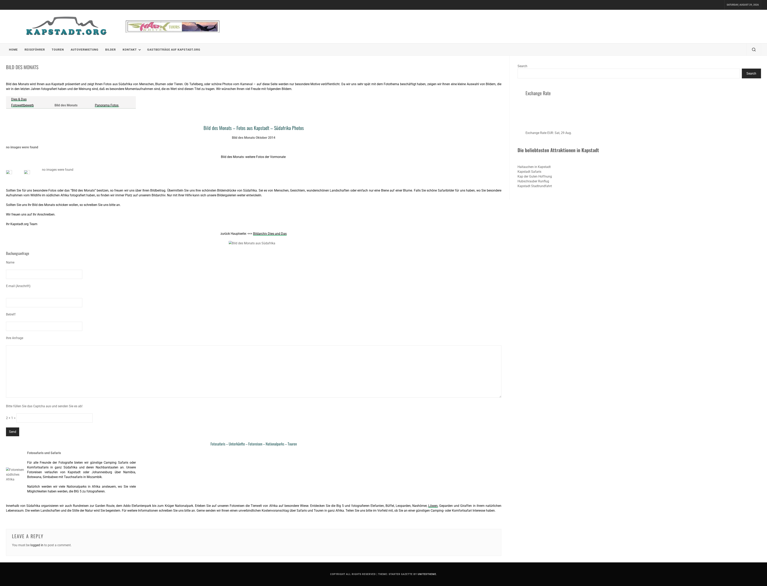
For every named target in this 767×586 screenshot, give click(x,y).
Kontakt (130, 49)
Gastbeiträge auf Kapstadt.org (173, 49)
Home (13, 49)
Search (522, 66)
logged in (36, 545)
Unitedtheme (427, 574)
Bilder (110, 49)
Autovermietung (84, 49)
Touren (58, 49)
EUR (550, 133)
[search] (754, 50)
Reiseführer (35, 49)
